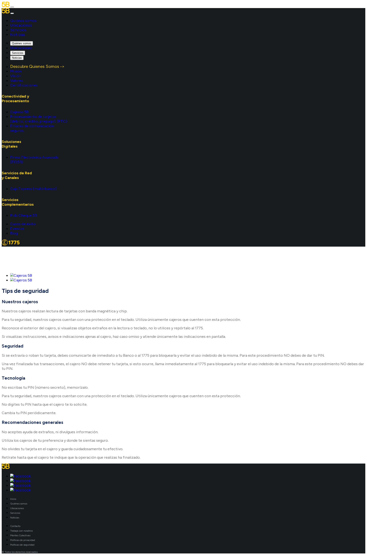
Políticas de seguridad (22, 544)
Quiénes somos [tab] (21, 43)
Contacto (15, 526)
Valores (16, 80)
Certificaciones (24, 85)
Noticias (17, 34)
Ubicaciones (21, 25)
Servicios (18, 30)
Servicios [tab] (17, 52)
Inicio (13, 498)
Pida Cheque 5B (23, 215)
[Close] (12, 13)
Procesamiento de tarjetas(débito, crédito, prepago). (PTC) (38, 119)
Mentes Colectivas (20, 535)
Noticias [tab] (17, 57)
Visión (15, 76)
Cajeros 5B (19, 112)
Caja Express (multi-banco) (33, 188)
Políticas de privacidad (22, 540)
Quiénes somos (23, 20)
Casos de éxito (23, 224)
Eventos (17, 228)
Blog (14, 233)
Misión (16, 71)
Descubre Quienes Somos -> (37, 66)
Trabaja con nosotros (21, 530)
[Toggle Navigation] (12, 7)
